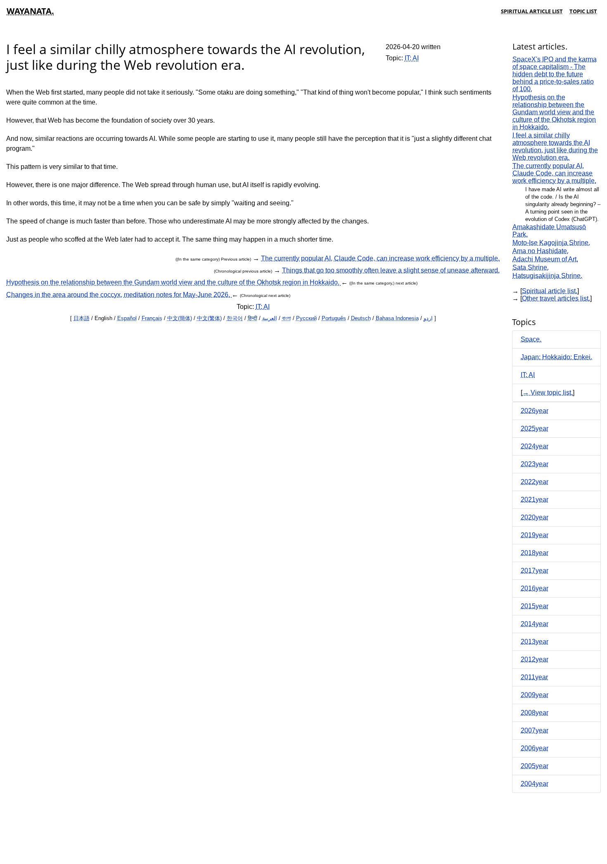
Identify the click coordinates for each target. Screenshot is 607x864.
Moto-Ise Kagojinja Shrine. (551, 242)
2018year (534, 552)
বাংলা (286, 318)
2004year (534, 783)
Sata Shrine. (530, 267)
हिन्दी (252, 318)
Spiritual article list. (549, 290)
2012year (534, 659)
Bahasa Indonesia (397, 318)
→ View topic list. (547, 392)
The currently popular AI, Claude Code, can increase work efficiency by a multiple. (380, 258)
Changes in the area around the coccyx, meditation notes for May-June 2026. (119, 294)
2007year (534, 730)
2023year (534, 464)
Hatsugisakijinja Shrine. (547, 275)
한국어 (235, 318)
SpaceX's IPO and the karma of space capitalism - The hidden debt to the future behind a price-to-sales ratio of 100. (554, 74)
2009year (534, 694)
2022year (534, 481)
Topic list (583, 11)
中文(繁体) (209, 318)
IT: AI (412, 58)
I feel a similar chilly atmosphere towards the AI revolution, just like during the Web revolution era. (555, 146)
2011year (534, 677)
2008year (534, 712)
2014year (534, 623)
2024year (534, 446)
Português (334, 318)
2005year (534, 765)
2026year (534, 410)
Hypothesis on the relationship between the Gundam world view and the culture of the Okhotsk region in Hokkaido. (173, 282)
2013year (534, 641)
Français (152, 318)
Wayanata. (30, 11)
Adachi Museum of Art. (545, 259)
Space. (531, 339)
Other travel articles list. (556, 298)
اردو (428, 318)
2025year (534, 428)
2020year (534, 517)
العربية (269, 318)
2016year (534, 588)
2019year (534, 535)
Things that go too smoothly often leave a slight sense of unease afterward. (391, 270)
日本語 (82, 318)
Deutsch (361, 318)
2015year (534, 606)
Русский (306, 318)
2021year (534, 499)
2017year (534, 570)
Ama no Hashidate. (540, 250)
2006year (534, 748)
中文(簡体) (179, 318)
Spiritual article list (532, 11)
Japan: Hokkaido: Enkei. (556, 357)
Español (127, 318)
